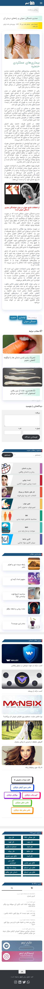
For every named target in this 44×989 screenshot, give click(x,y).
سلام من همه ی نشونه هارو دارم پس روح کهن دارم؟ (19, 923)
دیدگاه (37, 413)
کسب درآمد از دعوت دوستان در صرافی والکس (26, 665)
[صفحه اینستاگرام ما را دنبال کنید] (15, 982)
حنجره (13, 317)
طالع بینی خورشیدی (12, 861)
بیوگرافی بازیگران (12, 795)
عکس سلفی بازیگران (22, 802)
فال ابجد (30, 847)
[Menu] (41, 3)
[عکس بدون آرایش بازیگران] (22, 790)
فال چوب (30, 842)
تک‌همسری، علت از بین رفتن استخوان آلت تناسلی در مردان (22, 392)
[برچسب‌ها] (32, 888)
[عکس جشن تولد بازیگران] (22, 813)
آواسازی (22, 317)
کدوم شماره (31, 896)
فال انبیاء (30, 856)
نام (20, 428)
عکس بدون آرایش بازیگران (22, 787)
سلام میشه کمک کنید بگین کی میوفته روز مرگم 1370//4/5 (19, 905)
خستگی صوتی (30, 321)
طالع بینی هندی (29, 863)
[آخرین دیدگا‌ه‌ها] (12, 888)
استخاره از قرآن (11, 847)
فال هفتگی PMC (29, 837)
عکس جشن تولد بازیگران (22, 810)
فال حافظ (30, 851)
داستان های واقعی (11, 872)
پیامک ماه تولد (11, 867)
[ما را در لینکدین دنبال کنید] (20, 982)
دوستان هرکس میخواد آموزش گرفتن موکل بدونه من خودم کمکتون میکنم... (19, 932)
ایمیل (37, 428)
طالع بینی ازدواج (29, 867)
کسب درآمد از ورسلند (35, 691)
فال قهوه (11, 842)
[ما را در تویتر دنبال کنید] (24, 982)
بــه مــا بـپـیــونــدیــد (26, 948)
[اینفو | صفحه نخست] (27, 3)
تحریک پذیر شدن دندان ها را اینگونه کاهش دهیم (19, 359)
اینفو (21, 977)
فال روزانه (11, 851)
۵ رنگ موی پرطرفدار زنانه (33, 767)
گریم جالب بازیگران (31, 795)
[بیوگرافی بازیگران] (12, 797)
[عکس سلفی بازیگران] (22, 805)
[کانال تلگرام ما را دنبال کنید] (28, 982)
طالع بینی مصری (11, 856)
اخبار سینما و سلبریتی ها (22, 780)
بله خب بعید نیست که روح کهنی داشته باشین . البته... (19, 914)
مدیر (32, 24)
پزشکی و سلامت (33, 10)
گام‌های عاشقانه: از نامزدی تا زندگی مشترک (28, 742)
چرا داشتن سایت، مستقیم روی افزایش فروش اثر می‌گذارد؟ (22, 716)
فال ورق (11, 837)
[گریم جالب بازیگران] (31, 797)
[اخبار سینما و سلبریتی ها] (22, 782)
